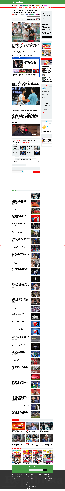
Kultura (31, 477)
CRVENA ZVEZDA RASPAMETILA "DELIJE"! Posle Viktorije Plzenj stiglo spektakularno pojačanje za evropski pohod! (20, 323)
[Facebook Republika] (29, 486)
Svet (40, 5)
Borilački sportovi (27, 479)
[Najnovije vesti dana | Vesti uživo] (26, 5)
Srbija (13, 475)
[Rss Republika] (32, 486)
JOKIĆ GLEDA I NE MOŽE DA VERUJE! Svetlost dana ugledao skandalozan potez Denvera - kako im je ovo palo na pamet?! (20, 285)
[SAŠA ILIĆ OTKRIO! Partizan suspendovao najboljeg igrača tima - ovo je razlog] (35, 256)
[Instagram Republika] (35, 486)
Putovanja (45, 474)
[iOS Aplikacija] (33, 19)
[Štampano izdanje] (17, 456)
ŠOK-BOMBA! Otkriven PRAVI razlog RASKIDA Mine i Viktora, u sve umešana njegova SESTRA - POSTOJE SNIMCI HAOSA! (47, 28)
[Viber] (30, 14)
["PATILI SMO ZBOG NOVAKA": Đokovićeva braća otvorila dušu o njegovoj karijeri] (35, 354)
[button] (49, 86)
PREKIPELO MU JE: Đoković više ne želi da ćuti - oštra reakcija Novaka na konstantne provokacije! (16, 152)
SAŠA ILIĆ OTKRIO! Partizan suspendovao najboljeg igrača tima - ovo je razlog (20, 254)
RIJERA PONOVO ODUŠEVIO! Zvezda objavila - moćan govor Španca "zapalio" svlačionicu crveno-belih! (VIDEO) (20, 390)
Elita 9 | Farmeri (36, 475)
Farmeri (36, 477)
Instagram (34, 139)
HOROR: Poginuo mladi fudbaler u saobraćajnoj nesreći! (19, 314)
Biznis (40, 474)
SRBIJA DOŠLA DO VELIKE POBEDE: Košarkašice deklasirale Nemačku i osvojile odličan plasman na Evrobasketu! (19, 202)
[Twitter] (39, 14)
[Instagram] (37, 14)
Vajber (19, 140)
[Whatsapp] (32, 14)
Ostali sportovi (27, 481)
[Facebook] (27, 14)
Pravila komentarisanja (50, 478)
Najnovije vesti (16, 419)
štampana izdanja (17, 448)
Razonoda (31, 478)
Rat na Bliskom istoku (32, 7)
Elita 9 (35, 476)
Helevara (27, 159)
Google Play (25, 142)
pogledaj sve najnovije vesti (46, 37)
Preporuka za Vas (47, 58)
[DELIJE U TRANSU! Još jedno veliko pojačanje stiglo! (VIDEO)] (35, 331)
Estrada (31, 475)
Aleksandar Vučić (18, 7)
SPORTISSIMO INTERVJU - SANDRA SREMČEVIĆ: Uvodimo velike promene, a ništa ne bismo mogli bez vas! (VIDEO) (20, 405)
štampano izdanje (47, 41)
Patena (30, 159)
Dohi (23, 44)
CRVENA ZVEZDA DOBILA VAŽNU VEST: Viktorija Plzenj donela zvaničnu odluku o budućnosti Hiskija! (20, 359)
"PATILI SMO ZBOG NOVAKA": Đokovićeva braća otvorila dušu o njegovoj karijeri (19, 352)
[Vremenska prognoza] (44, 127)
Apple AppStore (29, 142)
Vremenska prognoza (13, 479)
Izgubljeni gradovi (46, 7)
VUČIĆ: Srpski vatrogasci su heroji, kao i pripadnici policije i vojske (46, 20)
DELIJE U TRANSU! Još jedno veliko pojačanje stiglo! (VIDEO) (19, 329)
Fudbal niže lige (27, 476)
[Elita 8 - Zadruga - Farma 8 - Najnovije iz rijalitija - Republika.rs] (46, 5)
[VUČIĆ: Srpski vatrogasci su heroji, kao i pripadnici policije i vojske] (32, 426)
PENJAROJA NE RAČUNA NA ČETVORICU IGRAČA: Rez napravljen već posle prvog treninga (20, 194)
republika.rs (31, 488)
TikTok (14, 140)
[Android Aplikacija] (29, 19)
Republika (50, 474)
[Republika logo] (17, 2)
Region (22, 476)
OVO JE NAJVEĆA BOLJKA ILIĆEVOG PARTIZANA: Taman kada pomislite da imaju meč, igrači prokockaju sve (20, 412)
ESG (39, 476)
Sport (19, 14)
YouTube (38, 139)
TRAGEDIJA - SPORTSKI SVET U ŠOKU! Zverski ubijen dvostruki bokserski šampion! (20, 277)
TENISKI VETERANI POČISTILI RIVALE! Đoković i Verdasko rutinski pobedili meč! (30, 147)
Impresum (49, 475)
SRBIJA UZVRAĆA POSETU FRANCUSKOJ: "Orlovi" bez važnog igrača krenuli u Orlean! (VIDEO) (21, 239)
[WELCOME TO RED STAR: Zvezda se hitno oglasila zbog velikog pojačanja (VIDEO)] (35, 369)
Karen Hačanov (23, 159)
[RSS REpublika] (34, 486)
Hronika (33, 5)
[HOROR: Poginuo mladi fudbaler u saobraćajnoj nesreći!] (35, 316)
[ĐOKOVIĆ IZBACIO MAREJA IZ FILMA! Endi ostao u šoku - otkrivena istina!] (35, 271)
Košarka (27, 477)
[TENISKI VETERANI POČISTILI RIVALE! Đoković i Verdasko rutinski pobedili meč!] (37, 148)
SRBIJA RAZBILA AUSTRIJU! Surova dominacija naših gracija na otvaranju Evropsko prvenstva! (20, 344)
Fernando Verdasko (20, 43)
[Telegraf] (34, 14)
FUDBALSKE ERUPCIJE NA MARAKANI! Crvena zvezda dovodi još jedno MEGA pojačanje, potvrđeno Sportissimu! (20, 307)
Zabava (42, 5)
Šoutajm (27, 482)
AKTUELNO (13, 7)
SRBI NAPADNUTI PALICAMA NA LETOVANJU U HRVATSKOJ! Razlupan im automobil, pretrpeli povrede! (46, 15)
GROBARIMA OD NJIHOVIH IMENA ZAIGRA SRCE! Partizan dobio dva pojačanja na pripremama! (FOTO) (19, 224)
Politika (27, 430)
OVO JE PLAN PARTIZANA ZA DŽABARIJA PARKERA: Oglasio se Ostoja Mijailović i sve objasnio (29, 62)
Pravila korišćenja (49, 476)
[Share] (31, 291)
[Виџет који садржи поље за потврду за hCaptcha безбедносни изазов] (18, 171)
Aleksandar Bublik (17, 159)
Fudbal (26, 475)
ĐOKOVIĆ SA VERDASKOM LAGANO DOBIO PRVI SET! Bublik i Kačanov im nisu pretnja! (16, 147)
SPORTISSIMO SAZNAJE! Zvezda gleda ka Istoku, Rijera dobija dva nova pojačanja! (20, 375)
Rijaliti (31, 476)
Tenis (13, 149)
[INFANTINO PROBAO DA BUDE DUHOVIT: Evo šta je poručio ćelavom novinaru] (16, 71)
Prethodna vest (16, 161)
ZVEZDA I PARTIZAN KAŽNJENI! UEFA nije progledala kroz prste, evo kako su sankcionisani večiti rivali (22, 75)
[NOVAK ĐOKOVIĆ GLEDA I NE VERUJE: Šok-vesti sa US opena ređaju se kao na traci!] (35, 294)
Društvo (13, 477)
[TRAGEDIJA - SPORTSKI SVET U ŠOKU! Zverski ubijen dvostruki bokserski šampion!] (35, 279)
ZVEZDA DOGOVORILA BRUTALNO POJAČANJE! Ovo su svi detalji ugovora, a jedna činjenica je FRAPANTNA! (20, 382)
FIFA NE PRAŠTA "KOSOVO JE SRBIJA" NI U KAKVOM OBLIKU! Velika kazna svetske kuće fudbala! (20, 337)
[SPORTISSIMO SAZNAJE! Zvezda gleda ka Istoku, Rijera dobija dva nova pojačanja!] (35, 377)
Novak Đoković (14, 43)
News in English (44, 478)
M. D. (17, 14)
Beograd (13, 476)
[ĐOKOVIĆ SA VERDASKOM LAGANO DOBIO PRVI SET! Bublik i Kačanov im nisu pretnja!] (23, 148)
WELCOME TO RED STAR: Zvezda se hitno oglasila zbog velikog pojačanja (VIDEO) (20, 367)
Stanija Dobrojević (52, 7)
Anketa (47, 103)
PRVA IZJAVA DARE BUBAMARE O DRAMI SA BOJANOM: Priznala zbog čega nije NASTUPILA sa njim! (46, 444)
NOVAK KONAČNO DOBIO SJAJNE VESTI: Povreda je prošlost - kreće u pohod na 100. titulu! (30, 152)
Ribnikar (37, 7)
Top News (45, 476)
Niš (43, 123)
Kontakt (49, 479)
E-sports (27, 483)
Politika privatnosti (49, 481)
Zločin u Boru (41, 7)
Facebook (31, 139)
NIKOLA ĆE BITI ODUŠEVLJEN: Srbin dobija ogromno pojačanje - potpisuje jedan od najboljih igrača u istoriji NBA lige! (20, 300)
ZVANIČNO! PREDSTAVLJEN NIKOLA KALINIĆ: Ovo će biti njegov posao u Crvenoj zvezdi (36, 75)
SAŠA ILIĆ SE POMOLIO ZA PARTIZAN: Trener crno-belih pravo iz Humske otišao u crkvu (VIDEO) (20, 231)
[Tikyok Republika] (30, 486)
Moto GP (27, 480)
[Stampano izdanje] (47, 50)
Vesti (18, 5)
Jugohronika (14, 430)
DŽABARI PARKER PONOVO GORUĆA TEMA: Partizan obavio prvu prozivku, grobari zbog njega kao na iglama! (29, 75)
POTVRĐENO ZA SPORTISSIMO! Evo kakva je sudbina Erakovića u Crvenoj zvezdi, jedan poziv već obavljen (20, 246)
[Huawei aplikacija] (38, 19)
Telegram (16, 140)
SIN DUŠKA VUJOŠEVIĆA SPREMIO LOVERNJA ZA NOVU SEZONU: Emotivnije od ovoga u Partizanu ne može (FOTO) (19, 262)
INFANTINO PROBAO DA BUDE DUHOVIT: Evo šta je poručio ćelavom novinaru (16, 75)
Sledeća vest (37, 161)
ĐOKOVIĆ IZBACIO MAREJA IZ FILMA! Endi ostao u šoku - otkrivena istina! (20, 269)
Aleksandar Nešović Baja (25, 7)
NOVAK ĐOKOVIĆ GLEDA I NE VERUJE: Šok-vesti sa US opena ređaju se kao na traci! (20, 292)
